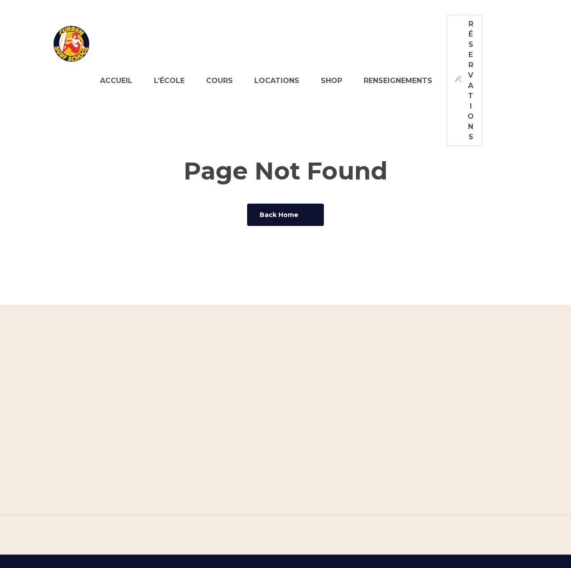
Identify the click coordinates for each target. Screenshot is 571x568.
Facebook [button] (454, 506)
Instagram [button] (455, 483)
